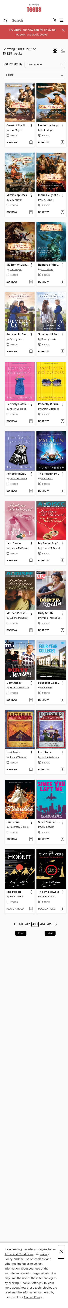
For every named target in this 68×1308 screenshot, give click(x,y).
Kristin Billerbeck (18, 408)
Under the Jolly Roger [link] (49, 125)
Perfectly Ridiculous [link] (49, 404)
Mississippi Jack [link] (16, 195)
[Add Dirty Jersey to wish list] (31, 700)
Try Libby (15, 30)
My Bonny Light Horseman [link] (17, 265)
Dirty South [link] (45, 613)
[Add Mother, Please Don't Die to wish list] (31, 630)
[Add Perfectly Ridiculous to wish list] (62, 421)
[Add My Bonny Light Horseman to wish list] (31, 282)
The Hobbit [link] (13, 892)
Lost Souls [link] (13, 752)
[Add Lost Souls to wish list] (31, 769)
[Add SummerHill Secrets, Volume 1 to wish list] (31, 351)
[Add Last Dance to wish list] (31, 560)
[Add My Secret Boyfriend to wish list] (62, 560)
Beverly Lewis (17, 339)
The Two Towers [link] (48, 892)
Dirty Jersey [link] (14, 683)
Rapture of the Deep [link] (49, 265)
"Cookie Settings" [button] (30, 1283)
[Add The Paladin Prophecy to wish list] (62, 491)
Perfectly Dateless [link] (17, 404)
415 (49, 924)
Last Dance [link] (13, 543)
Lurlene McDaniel (19, 548)
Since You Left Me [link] (49, 822)
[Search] (5, 21)
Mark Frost (47, 478)
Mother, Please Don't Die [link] (17, 613)
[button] (55, 52)
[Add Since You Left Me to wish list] (62, 839)
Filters (9, 75)
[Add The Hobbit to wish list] (31, 909)
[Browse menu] (61, 20)
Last (50, 933)
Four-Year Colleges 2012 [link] (49, 683)
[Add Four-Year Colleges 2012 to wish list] (62, 700)
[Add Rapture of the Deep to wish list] (62, 282)
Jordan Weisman (18, 757)
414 (42, 924)
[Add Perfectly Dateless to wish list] (31, 421)
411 (21, 924)
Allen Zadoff (47, 826)
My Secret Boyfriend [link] (49, 543)
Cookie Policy (33, 1297)
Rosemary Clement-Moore (20, 826)
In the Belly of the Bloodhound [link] (49, 195)
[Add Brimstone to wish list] (31, 839)
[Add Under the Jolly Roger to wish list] (62, 142)
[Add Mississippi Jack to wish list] (31, 212)
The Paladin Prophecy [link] (49, 474)
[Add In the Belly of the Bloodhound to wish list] (62, 212)
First (20, 933)
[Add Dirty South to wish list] (62, 630)
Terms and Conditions (19, 1254)
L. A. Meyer (16, 130)
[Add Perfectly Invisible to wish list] (31, 491)
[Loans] (53, 21)
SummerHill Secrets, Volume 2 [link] (49, 334)
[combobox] (26, 20)
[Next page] (56, 924)
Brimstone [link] (12, 822)
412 (27, 924)
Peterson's (47, 687)
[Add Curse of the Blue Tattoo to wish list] (31, 142)
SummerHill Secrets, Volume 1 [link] (17, 334)
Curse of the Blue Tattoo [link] (17, 125)
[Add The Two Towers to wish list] (62, 909)
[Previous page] (14, 924)
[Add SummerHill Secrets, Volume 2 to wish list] (62, 351)
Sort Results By (12, 64)
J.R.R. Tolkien (16, 896)
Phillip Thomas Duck (51, 617)
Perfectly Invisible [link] (17, 474)
